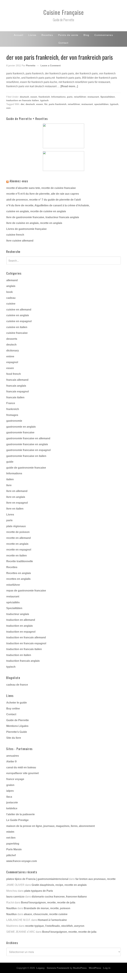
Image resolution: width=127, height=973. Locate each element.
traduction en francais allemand (26, 637)
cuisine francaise (17, 333)
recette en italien (16, 555)
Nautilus (11, 908)
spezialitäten (101, 104)
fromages (12, 415)
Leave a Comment (51, 65)
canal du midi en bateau (21, 767)
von (8, 108)
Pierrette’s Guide (16, 731)
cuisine (10, 303)
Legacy (40, 968)
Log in (106, 968)
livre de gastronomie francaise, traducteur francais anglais (42, 217)
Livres (10, 514)
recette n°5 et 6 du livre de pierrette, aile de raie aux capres (42, 193)
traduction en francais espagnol (26, 643)
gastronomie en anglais (21, 426)
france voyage (15, 779)
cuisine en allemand (18, 309)
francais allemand (17, 379)
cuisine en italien (16, 327)
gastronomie (14, 420)
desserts (11, 338)
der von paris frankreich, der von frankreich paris (59, 57)
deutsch (24, 96)
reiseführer (80, 96)
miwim (10, 831)
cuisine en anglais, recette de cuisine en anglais (36, 211)
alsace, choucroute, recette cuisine (45, 914)
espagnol (12, 362)
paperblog (12, 843)
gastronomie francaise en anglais (27, 444)
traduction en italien (18, 655)
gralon (10, 785)
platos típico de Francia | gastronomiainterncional (37, 879)
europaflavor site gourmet (22, 773)
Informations (58, 96)
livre (9, 485)
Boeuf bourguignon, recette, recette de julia (48, 902)
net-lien (11, 837)
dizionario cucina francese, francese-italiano (59, 896)
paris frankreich (57, 104)
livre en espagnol (17, 502)
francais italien (15, 397)
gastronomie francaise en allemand (28, 438)
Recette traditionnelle (19, 561)
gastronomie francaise (20, 432)
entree (10, 356)
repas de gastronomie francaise (26, 590)
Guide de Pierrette (17, 720)
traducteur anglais (17, 614)
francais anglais (16, 385)
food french (13, 373)
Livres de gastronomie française (26, 229)
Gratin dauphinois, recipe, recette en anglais (59, 884)
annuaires (12, 755)
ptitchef (11, 855)
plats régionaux (16, 526)
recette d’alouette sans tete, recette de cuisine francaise (41, 188)
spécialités (13, 602)
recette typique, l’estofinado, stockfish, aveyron (54, 925)
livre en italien (14, 508)
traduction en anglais (19, 625)
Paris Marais (14, 849)
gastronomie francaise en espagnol (28, 450)
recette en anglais (17, 543)
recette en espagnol (18, 549)
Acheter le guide (16, 702)
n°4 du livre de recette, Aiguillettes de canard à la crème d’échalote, (48, 205)
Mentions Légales (17, 726)
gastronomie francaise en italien (26, 456)
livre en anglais (15, 497)
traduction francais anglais (23, 660)
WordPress (95, 968)
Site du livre (13, 737)
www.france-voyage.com (21, 861)
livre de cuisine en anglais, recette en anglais (34, 223)
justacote (12, 802)
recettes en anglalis (18, 578)
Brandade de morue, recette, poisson (47, 908)
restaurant (93, 96)
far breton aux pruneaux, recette (95, 879)
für (45, 104)
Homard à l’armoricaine (52, 920)
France (10, 403)
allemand (12, 280)
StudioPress (80, 968)
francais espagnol (17, 391)
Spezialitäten (107, 96)
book (9, 292)
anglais (10, 286)
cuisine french (15, 234)
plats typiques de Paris (38, 890)
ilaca (9, 796)
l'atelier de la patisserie (20, 814)
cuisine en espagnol (19, 321)
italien (10, 479)
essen (33, 96)
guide (9, 461)
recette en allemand (18, 538)
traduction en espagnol (20, 631)
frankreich (44, 96)
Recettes (11, 567)
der (22, 104)
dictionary (12, 350)
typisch (44, 100)
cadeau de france (17, 684)
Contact (11, 714)
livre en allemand (16, 491)
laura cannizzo (15, 896)
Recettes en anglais (18, 573)
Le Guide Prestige (17, 820)
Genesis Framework (58, 968)
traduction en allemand (20, 619)
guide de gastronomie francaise (26, 467)
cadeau (11, 297)
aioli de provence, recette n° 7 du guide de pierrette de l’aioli (43, 199)
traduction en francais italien (22, 100)
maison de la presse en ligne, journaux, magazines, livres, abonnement (50, 826)
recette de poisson (18, 532)
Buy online (13, 708)
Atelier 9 (11, 761)
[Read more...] (69, 86)
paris (70, 96)
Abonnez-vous (19, 181)
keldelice (11, 808)
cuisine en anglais (17, 315)
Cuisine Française (63, 12)
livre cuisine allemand (19, 240)
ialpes (10, 790)
